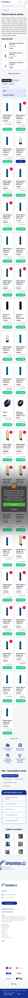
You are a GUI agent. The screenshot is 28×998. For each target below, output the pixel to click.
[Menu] (26, 2)
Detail (20, 161)
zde (22, 500)
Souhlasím (15, 504)
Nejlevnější (16, 80)
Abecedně (11, 84)
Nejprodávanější (6, 80)
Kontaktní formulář (9, 903)
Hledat (24, 6)
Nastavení (14, 509)
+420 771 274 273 (9, 897)
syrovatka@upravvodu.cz (8, 869)
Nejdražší (4, 84)
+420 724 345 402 (6, 867)
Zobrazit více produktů (14, 73)
